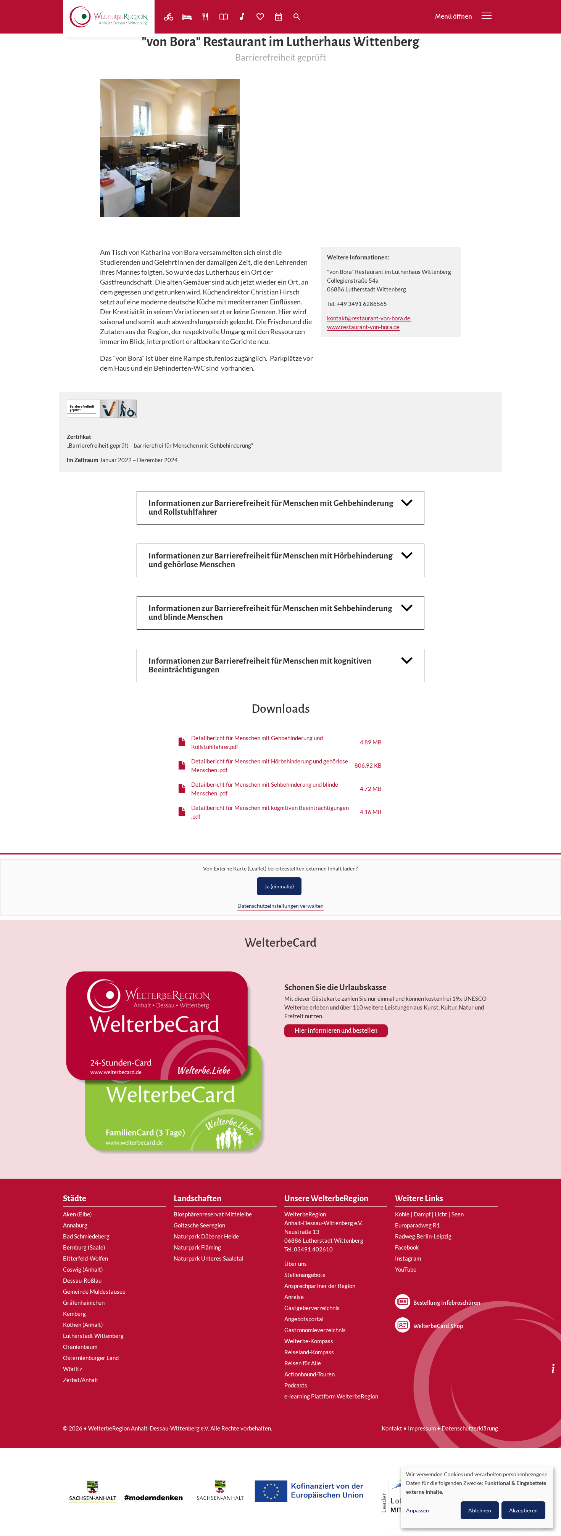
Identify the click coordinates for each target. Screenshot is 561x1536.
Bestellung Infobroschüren (446, 1303)
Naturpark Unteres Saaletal (208, 1258)
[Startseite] (109, 17)
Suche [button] (297, 16)
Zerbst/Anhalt (80, 1379)
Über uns (295, 1263)
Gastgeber (187, 16)
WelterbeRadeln (169, 16)
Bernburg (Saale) (84, 1247)
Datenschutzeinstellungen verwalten (280, 905)
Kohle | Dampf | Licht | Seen (429, 1214)
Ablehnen (479, 1510)
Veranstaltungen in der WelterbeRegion (279, 16)
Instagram (408, 1258)
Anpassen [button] (417, 1510)
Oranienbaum (80, 1346)
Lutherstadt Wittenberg (93, 1335)
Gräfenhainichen (84, 1302)
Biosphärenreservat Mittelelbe (213, 1214)
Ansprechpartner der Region (319, 1285)
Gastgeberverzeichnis (312, 1307)
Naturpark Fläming (197, 1247)
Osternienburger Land (91, 1357)
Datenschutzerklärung (470, 1428)
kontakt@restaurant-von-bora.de (369, 318)
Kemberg (74, 1313)
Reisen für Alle (302, 1363)
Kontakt (392, 1428)
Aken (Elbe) (77, 1214)
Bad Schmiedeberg (86, 1236)
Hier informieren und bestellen (336, 1030)
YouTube (405, 1269)
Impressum (422, 1428)
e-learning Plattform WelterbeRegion (331, 1396)
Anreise (294, 1296)
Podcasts (295, 1385)
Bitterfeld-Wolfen (85, 1258)
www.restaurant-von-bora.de (363, 326)
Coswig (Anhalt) (83, 1269)
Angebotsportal (224, 16)
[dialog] (477, 1497)
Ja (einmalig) (279, 886)
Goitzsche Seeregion (199, 1225)
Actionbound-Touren (309, 1374)
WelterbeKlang (242, 16)
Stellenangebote (305, 1274)
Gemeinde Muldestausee (94, 1291)
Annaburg (75, 1225)
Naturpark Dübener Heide (206, 1236)
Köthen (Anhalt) (83, 1324)
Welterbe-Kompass (308, 1341)
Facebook (407, 1247)
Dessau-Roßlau (82, 1280)
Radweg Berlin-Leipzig (423, 1236)
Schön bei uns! (261, 16)
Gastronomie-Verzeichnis (206, 16)
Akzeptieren (523, 1510)
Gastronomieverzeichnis (315, 1329)
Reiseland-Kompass (309, 1352)
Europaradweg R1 (417, 1225)
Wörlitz (72, 1368)
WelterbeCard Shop (438, 1326)
